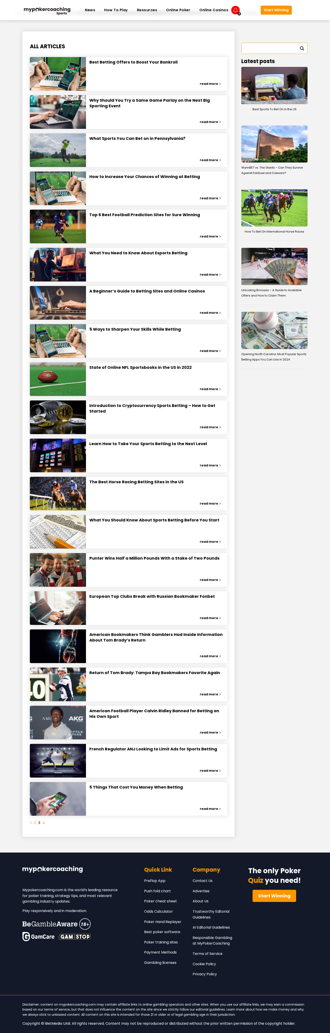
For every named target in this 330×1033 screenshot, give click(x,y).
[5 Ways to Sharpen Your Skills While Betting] (58, 341)
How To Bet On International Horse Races (274, 231)
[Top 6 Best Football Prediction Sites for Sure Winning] (58, 226)
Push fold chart (157, 891)
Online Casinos (213, 10)
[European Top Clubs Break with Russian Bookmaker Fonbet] (58, 608)
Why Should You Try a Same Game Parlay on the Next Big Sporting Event (149, 103)
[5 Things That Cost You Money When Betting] (58, 799)
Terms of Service (207, 953)
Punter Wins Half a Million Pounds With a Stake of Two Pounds (154, 558)
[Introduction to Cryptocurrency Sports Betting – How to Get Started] (58, 417)
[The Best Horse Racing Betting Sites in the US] (58, 493)
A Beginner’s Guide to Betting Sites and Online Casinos (147, 291)
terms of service (57, 1009)
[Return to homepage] (47, 10)
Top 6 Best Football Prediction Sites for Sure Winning (144, 215)
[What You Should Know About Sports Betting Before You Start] (58, 532)
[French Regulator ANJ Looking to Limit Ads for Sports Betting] (58, 761)
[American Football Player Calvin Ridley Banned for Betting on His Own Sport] (58, 722)
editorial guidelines (210, 1009)
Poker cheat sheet (160, 901)
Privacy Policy (205, 974)
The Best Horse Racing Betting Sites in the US (136, 482)
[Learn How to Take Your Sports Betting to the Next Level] (58, 455)
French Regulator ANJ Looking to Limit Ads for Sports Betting (153, 749)
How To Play (116, 10)
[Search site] (300, 10)
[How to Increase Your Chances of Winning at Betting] (58, 188)
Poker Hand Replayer (162, 921)
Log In (250, 10)
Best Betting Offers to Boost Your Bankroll (133, 62)
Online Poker (178, 10)
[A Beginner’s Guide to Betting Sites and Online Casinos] (58, 303)
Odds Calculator (158, 911)
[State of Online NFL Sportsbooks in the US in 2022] (58, 379)
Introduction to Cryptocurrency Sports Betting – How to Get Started (152, 408)
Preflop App (154, 880)
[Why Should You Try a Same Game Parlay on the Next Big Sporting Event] (58, 112)
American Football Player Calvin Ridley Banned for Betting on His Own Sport (154, 713)
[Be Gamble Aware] (56, 924)
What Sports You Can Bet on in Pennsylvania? (137, 138)
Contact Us (203, 880)
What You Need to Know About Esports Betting (138, 253)
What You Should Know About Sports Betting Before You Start (154, 520)
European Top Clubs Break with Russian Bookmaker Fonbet (152, 596)
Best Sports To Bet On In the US (275, 109)
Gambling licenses (160, 962)
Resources (147, 10)
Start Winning (276, 10)
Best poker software (162, 931)
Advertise (201, 891)
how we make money (273, 1009)
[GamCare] (38, 936)
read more (209, 83)
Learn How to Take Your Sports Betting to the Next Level (148, 443)
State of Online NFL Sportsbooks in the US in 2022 (140, 367)
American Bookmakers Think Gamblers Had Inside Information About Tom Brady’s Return (156, 637)
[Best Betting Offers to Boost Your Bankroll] (58, 74)
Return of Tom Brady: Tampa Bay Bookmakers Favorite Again (154, 672)
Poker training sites (161, 942)
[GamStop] (75, 937)
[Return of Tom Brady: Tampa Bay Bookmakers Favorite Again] (58, 684)
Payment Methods (160, 952)
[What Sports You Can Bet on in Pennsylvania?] (58, 150)
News (90, 10)
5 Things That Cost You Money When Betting (136, 787)
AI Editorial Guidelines (211, 927)
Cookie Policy (204, 964)
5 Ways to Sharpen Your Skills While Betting (135, 329)
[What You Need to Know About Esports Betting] (58, 264)
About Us (201, 901)
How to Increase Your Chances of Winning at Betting (144, 176)
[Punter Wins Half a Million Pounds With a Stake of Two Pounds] (58, 570)
